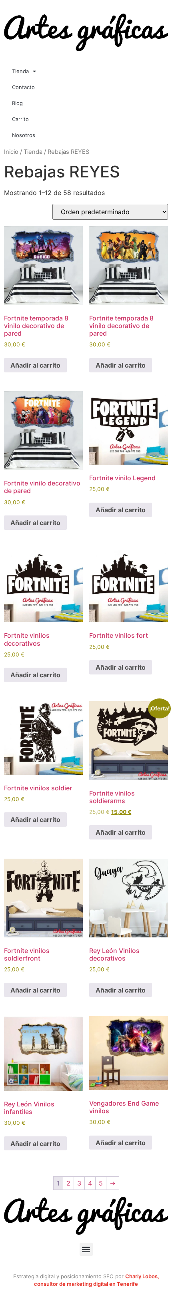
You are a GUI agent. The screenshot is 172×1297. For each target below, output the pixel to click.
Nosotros (23, 135)
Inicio (11, 151)
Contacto (23, 87)
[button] (86, 1249)
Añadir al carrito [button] (35, 365)
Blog (17, 103)
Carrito (20, 119)
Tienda (20, 71)
